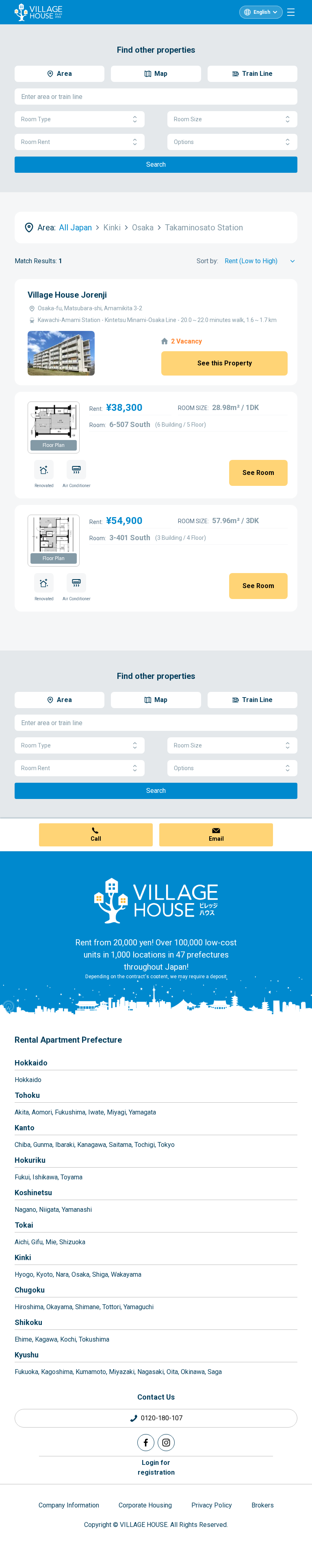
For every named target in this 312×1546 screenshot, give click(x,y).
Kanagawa (91, 1145)
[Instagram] (166, 1442)
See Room (258, 473)
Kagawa (46, 1339)
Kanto (25, 1127)
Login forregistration (156, 1467)
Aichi (21, 1242)
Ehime (23, 1339)
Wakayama (126, 1274)
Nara (62, 1274)
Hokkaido (31, 1063)
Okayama (59, 1307)
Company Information (69, 1505)
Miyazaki (121, 1372)
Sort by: (207, 261)
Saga (215, 1372)
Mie (51, 1242)
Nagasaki (150, 1372)
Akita (22, 1112)
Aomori (42, 1112)
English (262, 12)
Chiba (22, 1145)
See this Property (224, 363)
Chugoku (30, 1290)
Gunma (42, 1145)
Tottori (111, 1307)
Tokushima (94, 1339)
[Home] (156, 900)
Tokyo (166, 1145)
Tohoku (27, 1095)
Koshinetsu (33, 1192)
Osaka (80, 1274)
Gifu (37, 1242)
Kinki (23, 1257)
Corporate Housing (145, 1505)
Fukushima (70, 1112)
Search (156, 164)
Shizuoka (72, 1242)
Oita (172, 1372)
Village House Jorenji (67, 295)
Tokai (24, 1225)
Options (184, 142)
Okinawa (193, 1372)
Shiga (100, 1274)
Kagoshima (57, 1372)
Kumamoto (91, 1372)
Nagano (25, 1209)
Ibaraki (64, 1145)
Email (216, 838)
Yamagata (142, 1112)
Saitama (120, 1145)
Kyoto (44, 1274)
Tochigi (144, 1145)
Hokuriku (30, 1160)
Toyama (71, 1177)
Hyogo (24, 1274)
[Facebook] (145, 1442)
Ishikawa (45, 1177)
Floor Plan (54, 445)
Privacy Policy (211, 1505)
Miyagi (116, 1112)
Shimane (87, 1307)
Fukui (22, 1177)
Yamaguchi (139, 1307)
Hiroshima (29, 1307)
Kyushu (27, 1355)
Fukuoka (26, 1372)
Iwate (96, 1112)
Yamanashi (77, 1209)
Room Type (36, 119)
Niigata (49, 1209)
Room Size (188, 119)
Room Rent (35, 142)
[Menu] (290, 12)
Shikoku (28, 1322)
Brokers (262, 1505)
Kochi (68, 1339)
